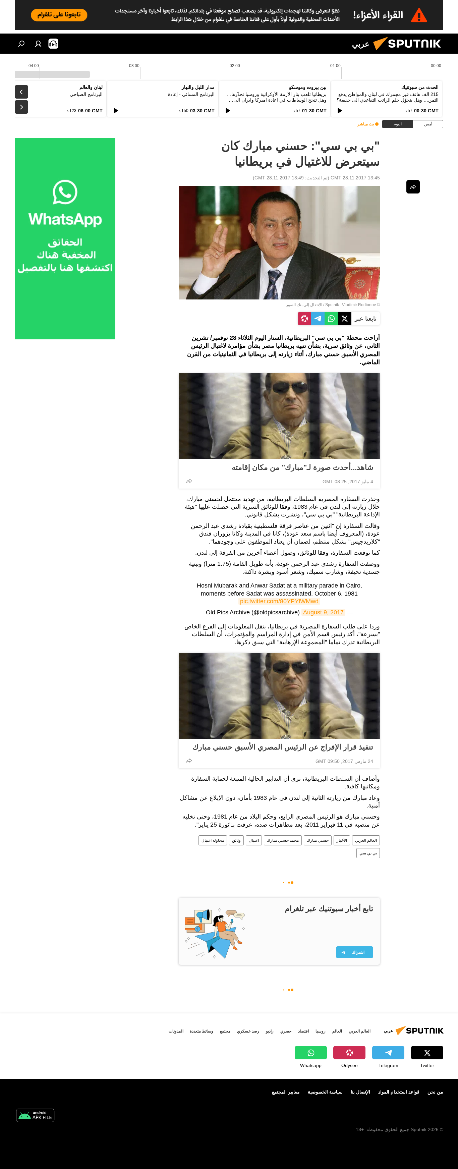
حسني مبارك (318, 840)
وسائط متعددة (201, 1031)
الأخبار (342, 840)
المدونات (176, 1031)
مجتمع (225, 1031)
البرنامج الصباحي (86, 94)
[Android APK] (35, 1116)
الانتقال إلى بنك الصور (304, 304)
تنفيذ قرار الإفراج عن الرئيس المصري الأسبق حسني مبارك (282, 747)
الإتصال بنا (360, 1092)
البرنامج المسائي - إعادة (191, 94)
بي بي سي (368, 853)
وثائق (236, 840)
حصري (285, 1031)
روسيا (321, 1031)
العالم (337, 1031)
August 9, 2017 (323, 612)
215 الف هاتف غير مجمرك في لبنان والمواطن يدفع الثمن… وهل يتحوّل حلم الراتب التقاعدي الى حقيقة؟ (388, 97)
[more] (189, 481)
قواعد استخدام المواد (398, 1092)
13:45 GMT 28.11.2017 (355, 177)
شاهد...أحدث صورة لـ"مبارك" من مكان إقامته (302, 467)
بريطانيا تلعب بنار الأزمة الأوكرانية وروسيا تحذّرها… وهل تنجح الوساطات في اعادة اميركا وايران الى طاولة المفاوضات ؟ (277, 100)
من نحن (435, 1092)
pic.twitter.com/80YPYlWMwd (279, 601)
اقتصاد (303, 1031)
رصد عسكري (248, 1031)
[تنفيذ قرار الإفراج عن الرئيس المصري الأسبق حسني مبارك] (279, 696)
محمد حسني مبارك (283, 840)
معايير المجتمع (286, 1092)
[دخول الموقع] (38, 43)
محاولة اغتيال (213, 840)
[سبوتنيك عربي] (409, 52)
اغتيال (254, 840)
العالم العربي (366, 840)
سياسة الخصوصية (325, 1092)
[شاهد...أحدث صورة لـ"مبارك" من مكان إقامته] (279, 416)
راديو (270, 1031)
